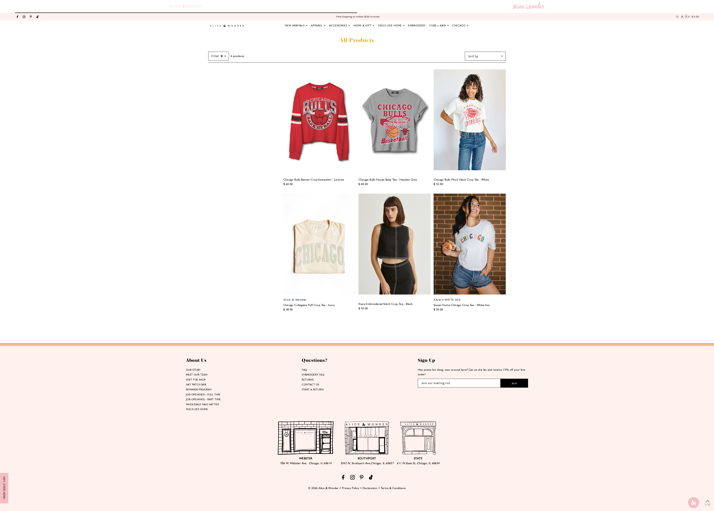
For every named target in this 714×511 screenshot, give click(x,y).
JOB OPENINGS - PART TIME (203, 399)
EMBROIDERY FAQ (313, 374)
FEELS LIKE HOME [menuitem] (390, 25)
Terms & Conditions (393, 488)
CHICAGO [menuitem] (459, 25)
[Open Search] (677, 16)
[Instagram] (24, 17)
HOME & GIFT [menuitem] (362, 25)
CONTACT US (310, 384)
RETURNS (307, 379)
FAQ (304, 369)
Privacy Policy (350, 488)
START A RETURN (313, 389)
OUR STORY (193, 369)
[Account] (682, 16)
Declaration (370, 488)
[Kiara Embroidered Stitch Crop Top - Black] (394, 244)
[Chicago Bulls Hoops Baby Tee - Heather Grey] (394, 119)
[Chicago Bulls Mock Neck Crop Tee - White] (470, 119)
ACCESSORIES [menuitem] (338, 25)
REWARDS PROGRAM (198, 389)
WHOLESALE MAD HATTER (202, 404)
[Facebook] (17, 17)
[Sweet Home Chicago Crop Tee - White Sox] (470, 244)
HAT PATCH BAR (196, 384)
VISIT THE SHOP (196, 379)
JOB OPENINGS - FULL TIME (203, 394)
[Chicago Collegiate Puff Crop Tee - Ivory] (319, 244)
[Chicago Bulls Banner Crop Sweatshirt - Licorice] (319, 119)
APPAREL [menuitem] (317, 25)
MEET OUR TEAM (196, 374)
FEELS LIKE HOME (197, 409)
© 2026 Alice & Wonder (323, 488)
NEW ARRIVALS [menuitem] (295, 25)
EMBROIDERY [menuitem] (417, 25)
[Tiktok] (37, 17)
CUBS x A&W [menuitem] (437, 25)
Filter (215, 56)
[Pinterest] (31, 17)
